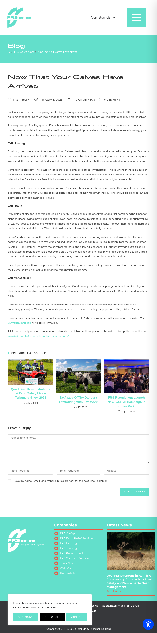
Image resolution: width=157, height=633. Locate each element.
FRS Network (21, 99)
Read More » (114, 591)
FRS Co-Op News (83, 99)
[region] (50, 609)
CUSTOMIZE (26, 617)
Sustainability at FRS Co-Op (120, 605)
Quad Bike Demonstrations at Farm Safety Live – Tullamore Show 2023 (30, 393)
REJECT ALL (52, 617)
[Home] (9, 51)
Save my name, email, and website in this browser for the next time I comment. (61, 480)
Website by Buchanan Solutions (94, 629)
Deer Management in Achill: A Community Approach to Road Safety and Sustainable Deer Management (129, 581)
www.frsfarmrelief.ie (20, 322)
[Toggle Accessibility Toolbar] (148, 624)
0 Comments (112, 99)
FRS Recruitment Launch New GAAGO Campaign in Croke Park (126, 402)
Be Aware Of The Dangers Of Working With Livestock (78, 399)
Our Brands (100, 17)
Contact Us (91, 605)
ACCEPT (76, 617)
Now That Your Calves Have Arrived (57, 51)
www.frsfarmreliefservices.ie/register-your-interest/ (38, 336)
